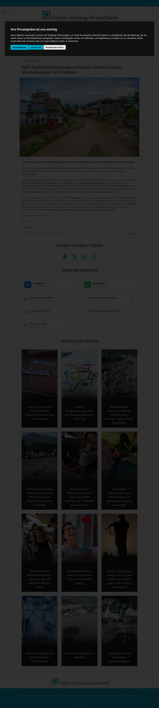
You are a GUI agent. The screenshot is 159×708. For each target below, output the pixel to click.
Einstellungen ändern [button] (54, 47)
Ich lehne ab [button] (36, 47)
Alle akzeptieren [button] (19, 47)
